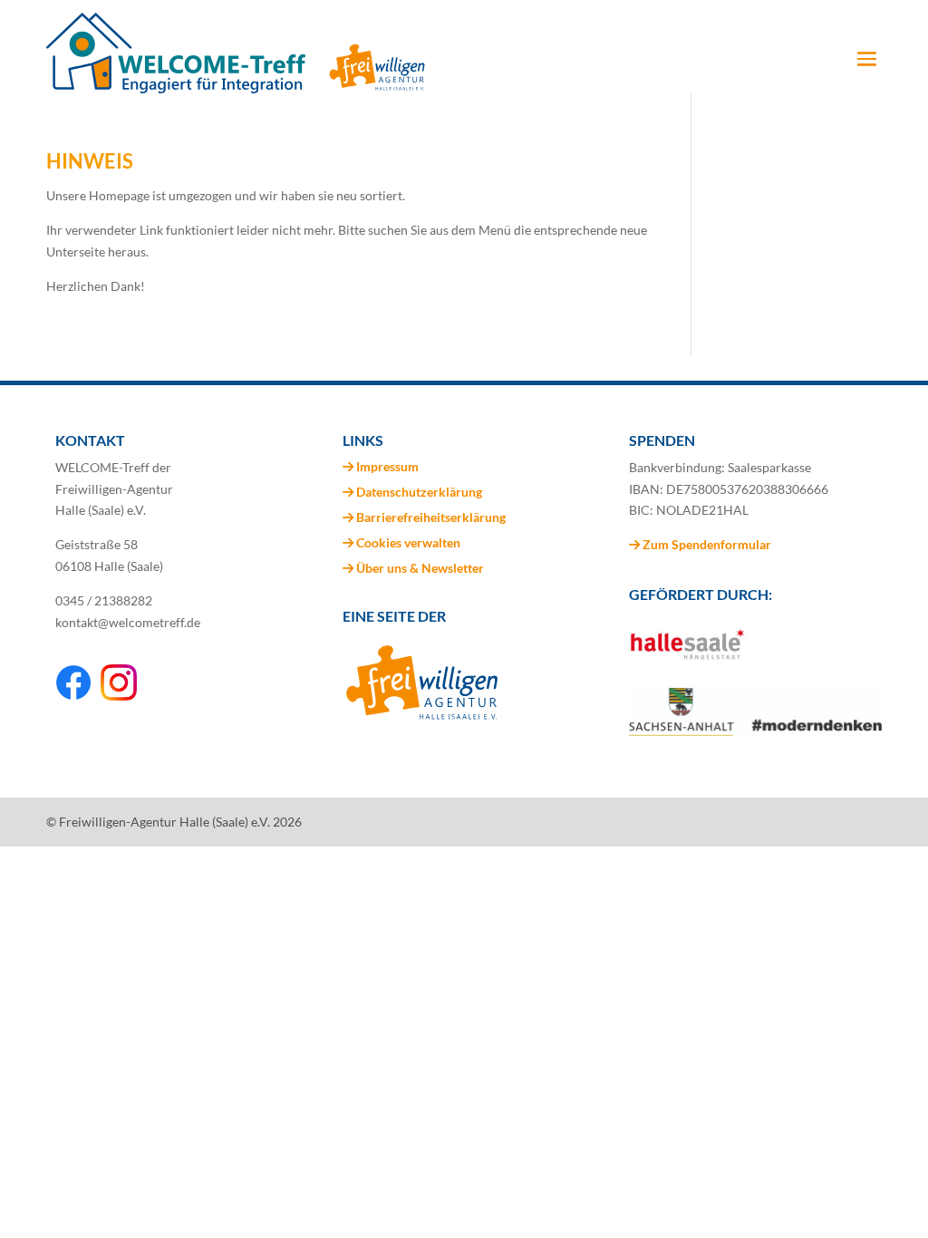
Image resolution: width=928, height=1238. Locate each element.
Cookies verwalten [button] (408, 542)
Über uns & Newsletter (420, 567)
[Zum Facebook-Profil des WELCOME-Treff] (73, 695)
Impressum (387, 466)
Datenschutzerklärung (419, 491)
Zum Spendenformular (705, 544)
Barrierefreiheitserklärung (431, 517)
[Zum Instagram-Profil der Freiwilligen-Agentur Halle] (119, 695)
